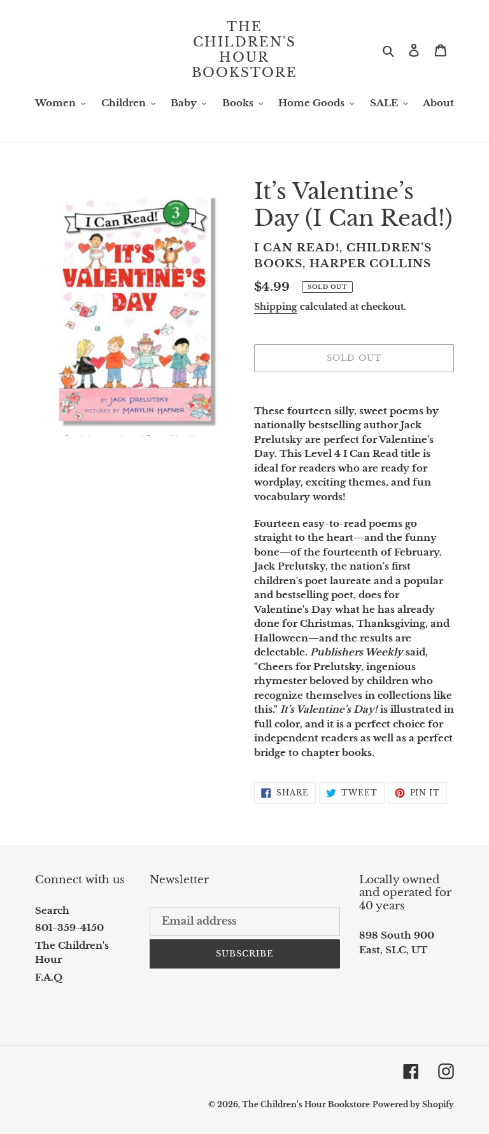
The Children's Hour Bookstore (244, 49)
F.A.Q (48, 977)
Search (52, 910)
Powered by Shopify (413, 1104)
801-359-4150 (69, 927)
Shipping (275, 306)
